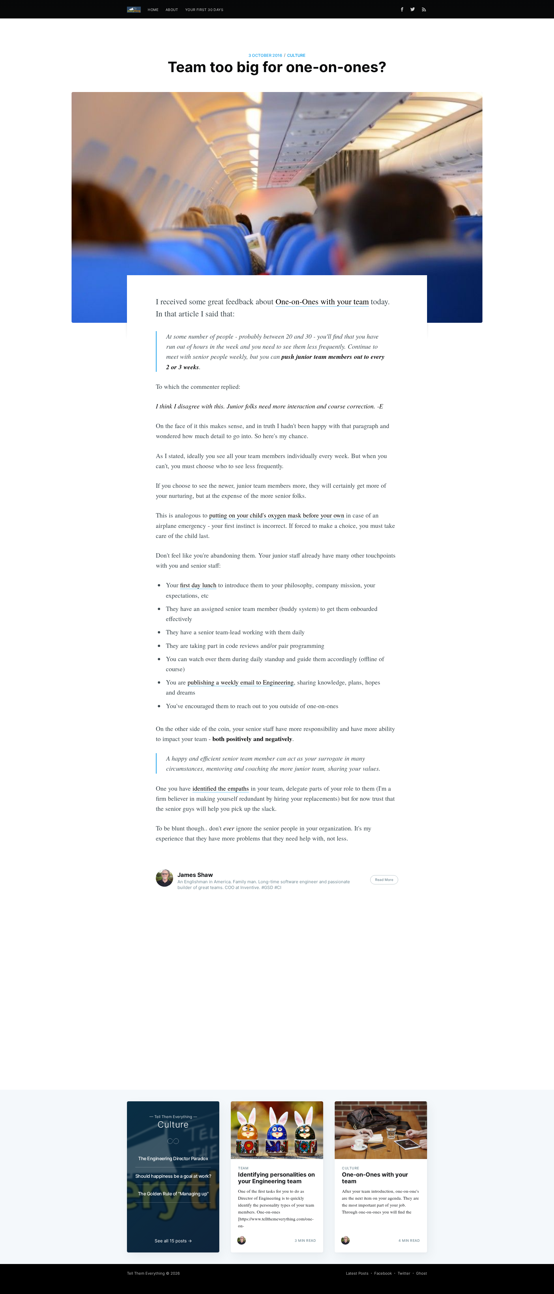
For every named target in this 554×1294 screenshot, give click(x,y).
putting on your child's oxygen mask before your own (276, 515)
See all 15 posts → (173, 1241)
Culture (296, 55)
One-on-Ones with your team (322, 301)
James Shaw (195, 874)
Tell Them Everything (146, 1273)
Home (153, 9)
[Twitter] (414, 9)
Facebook (383, 1273)
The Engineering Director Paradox (173, 1158)
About (172, 9)
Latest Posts (357, 1273)
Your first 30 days (204, 9)
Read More (384, 879)
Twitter (404, 1273)
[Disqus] (277, 995)
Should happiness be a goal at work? (173, 1176)
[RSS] (424, 9)
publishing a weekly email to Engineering (241, 682)
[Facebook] (402, 9)
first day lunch (198, 585)
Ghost (421, 1273)
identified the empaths (220, 788)
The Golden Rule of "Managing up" (173, 1194)
